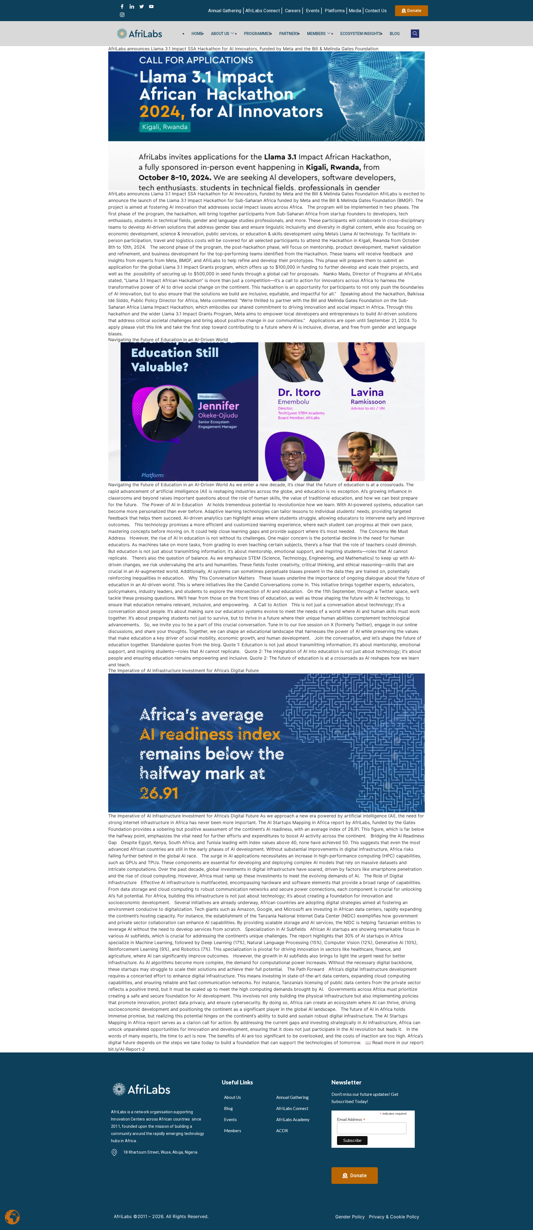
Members (316, 33)
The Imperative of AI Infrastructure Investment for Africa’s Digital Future (183, 670)
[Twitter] (141, 6)
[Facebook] (122, 6)
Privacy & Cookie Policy (394, 1216)
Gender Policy (350, 1216)
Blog (395, 33)
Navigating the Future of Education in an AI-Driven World (168, 339)
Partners (289, 33)
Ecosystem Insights (360, 33)
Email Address (351, 1119)
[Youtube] (151, 6)
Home (197, 33)
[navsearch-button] (415, 33)
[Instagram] (122, 15)
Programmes (257, 33)
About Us (220, 33)
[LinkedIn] (132, 6)
